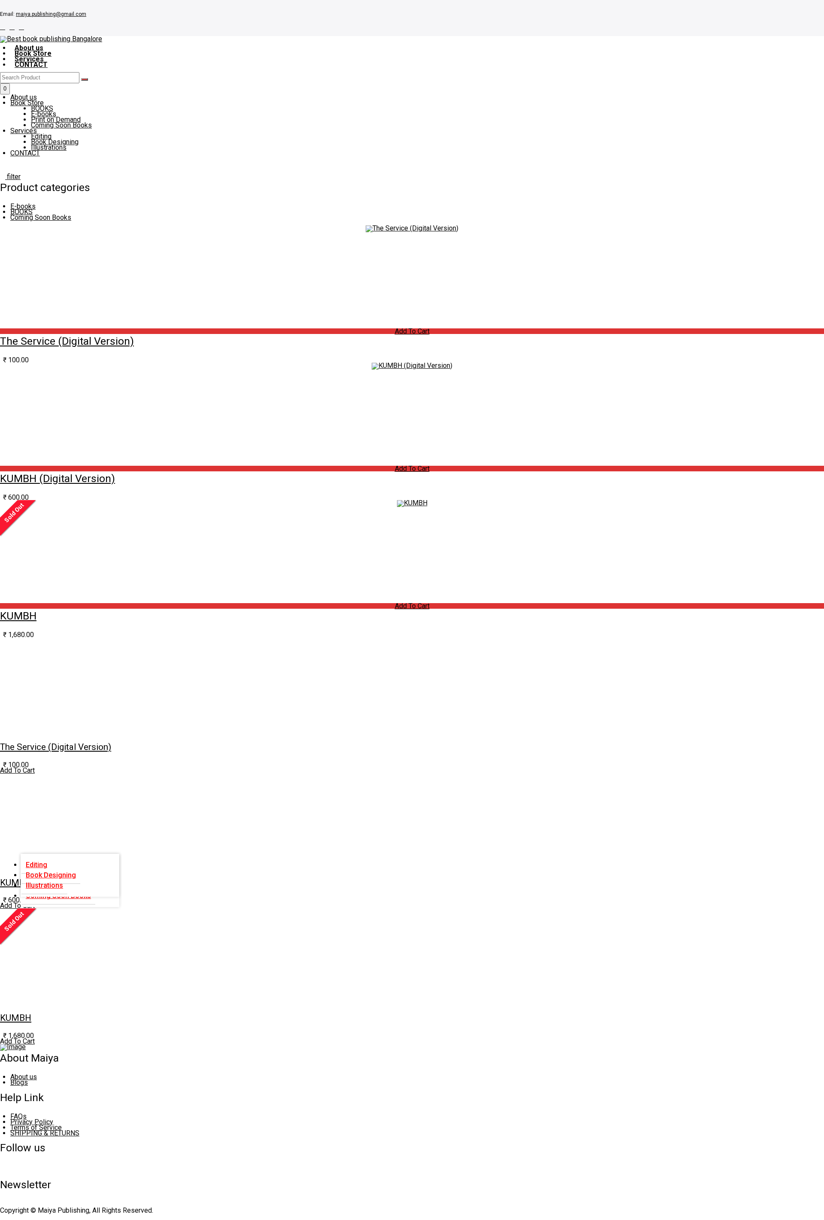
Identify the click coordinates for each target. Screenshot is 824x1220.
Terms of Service (36, 1127)
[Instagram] (21, 27)
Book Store (27, 103)
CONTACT (31, 65)
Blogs (19, 1082)
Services (23, 131)
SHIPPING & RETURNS (44, 1133)
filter (13, 177)
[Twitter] (12, 27)
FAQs (18, 1116)
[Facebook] (2, 27)
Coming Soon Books (61, 125)
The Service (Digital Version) (55, 747)
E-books (43, 114)
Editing (41, 136)
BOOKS (42, 108)
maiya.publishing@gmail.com (51, 14)
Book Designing (55, 142)
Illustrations (49, 147)
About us (23, 97)
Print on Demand (56, 119)
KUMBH (15, 1018)
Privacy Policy (31, 1122)
